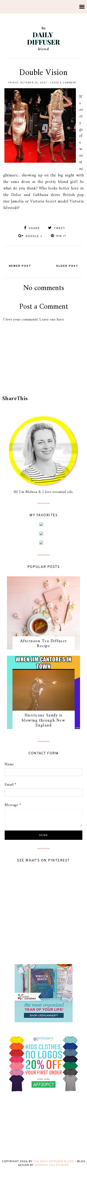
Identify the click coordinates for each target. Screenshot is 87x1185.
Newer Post (20, 266)
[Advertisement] (44, 382)
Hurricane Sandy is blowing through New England (43, 720)
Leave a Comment (63, 82)
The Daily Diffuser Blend (53, 1161)
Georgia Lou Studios (52, 1165)
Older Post (67, 266)
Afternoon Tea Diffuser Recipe (43, 644)
